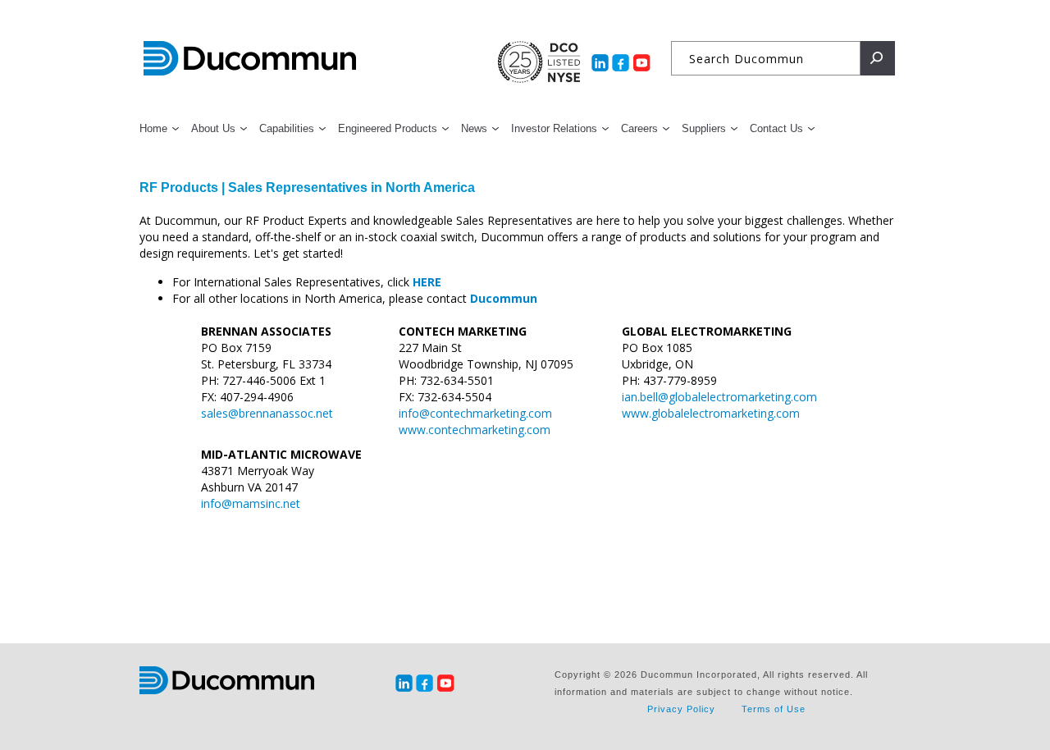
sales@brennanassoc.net (267, 413)
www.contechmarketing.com (474, 429)
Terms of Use (774, 709)
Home (153, 128)
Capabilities (286, 128)
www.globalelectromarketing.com (711, 413)
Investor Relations (554, 128)
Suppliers (704, 128)
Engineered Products (387, 128)
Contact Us (776, 128)
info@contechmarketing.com (475, 413)
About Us (213, 128)
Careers (639, 128)
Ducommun (250, 59)
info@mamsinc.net (250, 503)
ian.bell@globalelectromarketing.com (719, 397)
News (474, 128)
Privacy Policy (681, 709)
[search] (878, 58)
